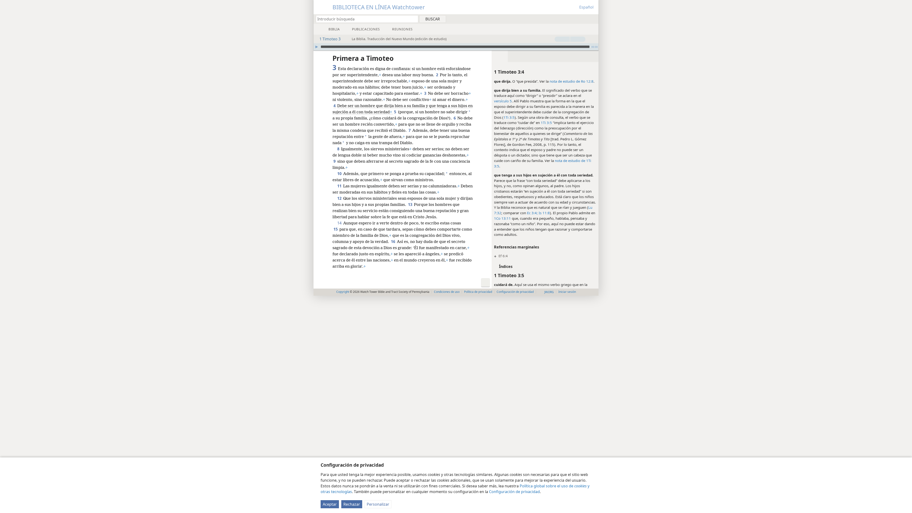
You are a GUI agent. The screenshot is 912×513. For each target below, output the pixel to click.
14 (339, 223)
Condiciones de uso (447, 292)
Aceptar (330, 504)
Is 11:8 (544, 212)
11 (339, 186)
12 (339, 198)
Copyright (342, 292)
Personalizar (378, 504)
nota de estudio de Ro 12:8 (572, 81)
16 (393, 241)
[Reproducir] (316, 47)
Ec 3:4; (532, 212)
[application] (456, 46)
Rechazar (351, 504)
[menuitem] (593, 19)
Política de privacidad (478, 292)
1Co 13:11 (502, 218)
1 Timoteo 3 (330, 39)
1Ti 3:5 (509, 117)
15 (335, 229)
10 (339, 173)
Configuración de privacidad (514, 491)
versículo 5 (503, 101)
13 (410, 204)
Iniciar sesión (567, 292)
